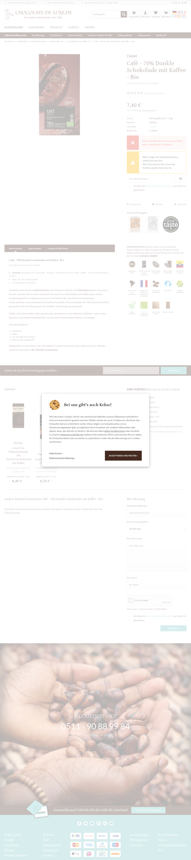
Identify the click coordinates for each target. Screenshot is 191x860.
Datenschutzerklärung (71, 434)
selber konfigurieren (114, 430)
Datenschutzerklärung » (62, 458)
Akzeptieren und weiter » (123, 455)
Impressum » (56, 453)
